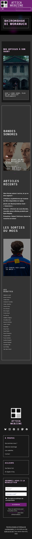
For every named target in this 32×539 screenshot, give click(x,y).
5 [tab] (22, 173)
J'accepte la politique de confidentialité (14, 499)
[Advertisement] (13, 115)
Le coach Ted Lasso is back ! (16, 257)
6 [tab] (25, 173)
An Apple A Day (10, 472)
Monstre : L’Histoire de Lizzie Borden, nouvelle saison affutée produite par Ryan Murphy (15, 211)
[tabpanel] (16, 156)
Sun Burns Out (9, 468)
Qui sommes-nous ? (11, 443)
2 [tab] (12, 173)
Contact (7, 454)
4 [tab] (18, 173)
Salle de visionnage (11, 447)
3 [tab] (15, 173)
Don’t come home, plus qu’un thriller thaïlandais (15, 94)
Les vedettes (9, 450)
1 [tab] (8, 173)
